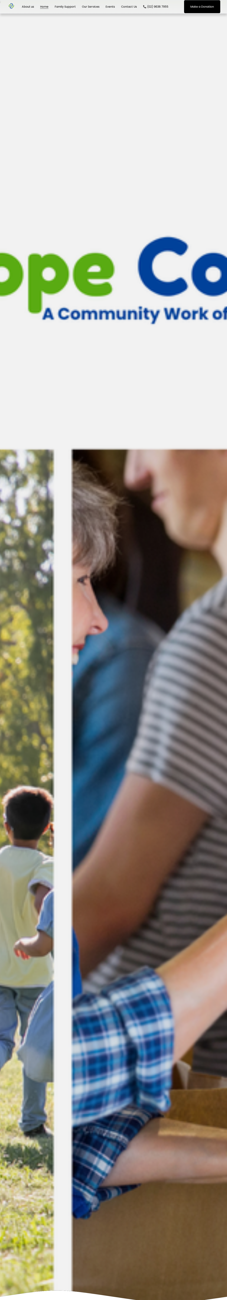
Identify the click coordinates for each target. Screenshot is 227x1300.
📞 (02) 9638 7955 (155, 7)
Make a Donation (202, 7)
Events (110, 7)
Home (44, 7)
